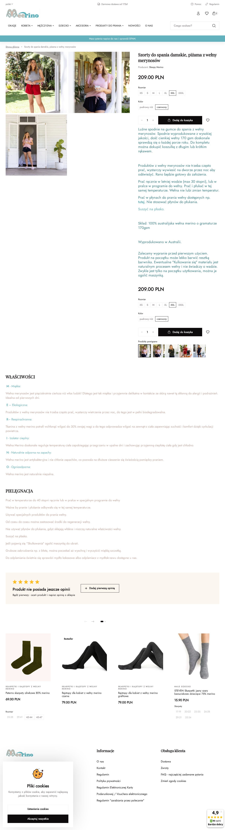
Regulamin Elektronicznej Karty (115, 787)
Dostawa (166, 761)
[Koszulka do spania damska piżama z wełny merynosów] (171, 350)
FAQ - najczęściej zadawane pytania (182, 774)
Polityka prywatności (109, 781)
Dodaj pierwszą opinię (102, 588)
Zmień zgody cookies (173, 781)
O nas (100, 761)
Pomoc (198, 4)
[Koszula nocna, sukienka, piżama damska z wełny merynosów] (185, 350)
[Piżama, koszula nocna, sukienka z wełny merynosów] (199, 350)
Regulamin (214, 4)
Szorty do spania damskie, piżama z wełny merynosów (50, 46)
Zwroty (165, 768)
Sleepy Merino (156, 67)
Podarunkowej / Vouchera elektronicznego (122, 794)
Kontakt (101, 768)
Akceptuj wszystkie (38, 819)
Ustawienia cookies (38, 809)
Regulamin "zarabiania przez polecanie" (120, 800)
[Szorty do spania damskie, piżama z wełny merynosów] (144, 350)
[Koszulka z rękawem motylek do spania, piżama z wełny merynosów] (158, 350)
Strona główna (12, 46)
